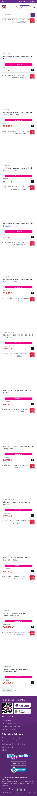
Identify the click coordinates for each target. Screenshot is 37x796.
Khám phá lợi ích (19, 763)
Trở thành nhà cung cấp (11, 726)
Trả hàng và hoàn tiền (10, 741)
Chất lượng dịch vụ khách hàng (13, 744)
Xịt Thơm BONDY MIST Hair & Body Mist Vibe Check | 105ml (18, 169)
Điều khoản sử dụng (10, 793)
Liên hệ (4, 750)
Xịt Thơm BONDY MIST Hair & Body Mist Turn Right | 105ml (18, 280)
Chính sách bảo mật (27, 793)
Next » (17, 690)
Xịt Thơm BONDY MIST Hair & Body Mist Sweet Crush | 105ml (18, 225)
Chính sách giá (7, 747)
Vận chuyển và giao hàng (11, 738)
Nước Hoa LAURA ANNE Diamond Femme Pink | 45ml (15, 670)
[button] (25, 7)
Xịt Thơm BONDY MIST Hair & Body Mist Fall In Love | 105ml (18, 58)
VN (34, 1)
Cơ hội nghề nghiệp (9, 723)
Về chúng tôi (6, 720)
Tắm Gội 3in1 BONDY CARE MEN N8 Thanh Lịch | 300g (16, 559)
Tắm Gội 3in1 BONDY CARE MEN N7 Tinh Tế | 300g (18, 503)
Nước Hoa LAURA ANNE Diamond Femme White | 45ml (15, 614)
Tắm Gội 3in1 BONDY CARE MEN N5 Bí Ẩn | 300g (17, 392)
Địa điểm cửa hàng (9, 729)
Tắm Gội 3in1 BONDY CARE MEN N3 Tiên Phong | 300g (18, 448)
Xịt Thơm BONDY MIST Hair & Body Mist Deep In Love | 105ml (18, 113)
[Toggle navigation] (33, 7)
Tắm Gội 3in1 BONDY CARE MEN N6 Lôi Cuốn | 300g (18, 336)
